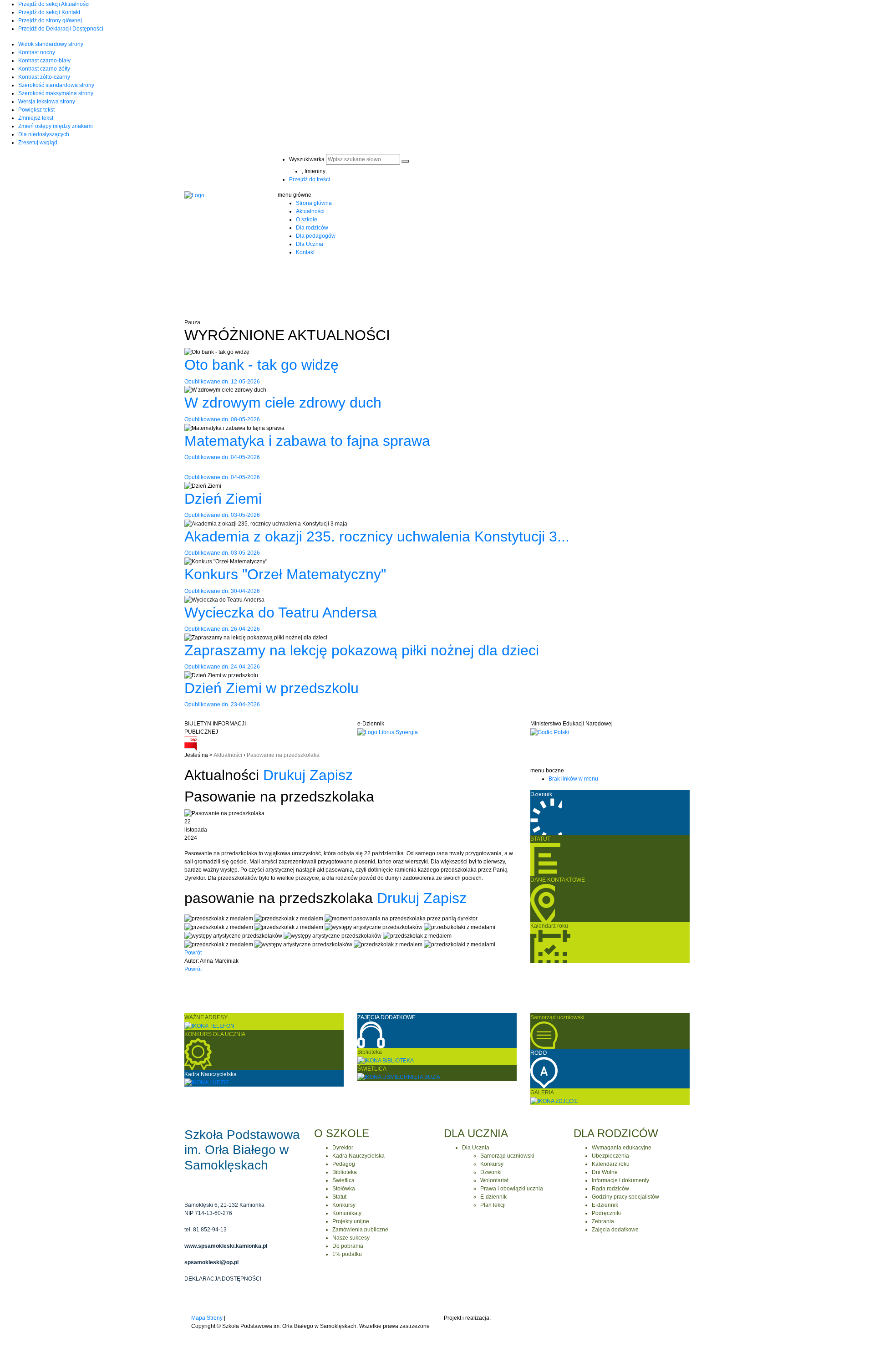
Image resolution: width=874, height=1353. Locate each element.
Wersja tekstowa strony (46, 101)
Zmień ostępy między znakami (55, 126)
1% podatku (347, 1254)
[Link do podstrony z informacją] (545, 859)
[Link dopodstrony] (544, 1072)
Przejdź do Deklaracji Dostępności (60, 29)
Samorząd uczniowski (507, 1156)
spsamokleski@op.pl (211, 1262)
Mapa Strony (207, 1318)
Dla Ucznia (309, 244)
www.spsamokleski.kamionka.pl (225, 1246)
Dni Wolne (605, 1172)
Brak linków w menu (573, 779)
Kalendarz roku (611, 1164)
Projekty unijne (350, 1221)
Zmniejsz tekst (35, 118)
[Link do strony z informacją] (542, 902)
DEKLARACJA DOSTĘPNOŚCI (222, 1279)
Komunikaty (346, 1213)
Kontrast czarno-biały (44, 60)
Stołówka (343, 1188)
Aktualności (310, 211)
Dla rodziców (312, 228)
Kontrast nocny (36, 52)
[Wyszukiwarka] (405, 161)
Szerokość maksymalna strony (55, 93)
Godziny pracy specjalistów (625, 1197)
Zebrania (603, 1221)
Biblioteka (344, 1172)
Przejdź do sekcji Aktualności (54, 4)
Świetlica (343, 1180)
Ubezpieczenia (610, 1156)
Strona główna (314, 203)
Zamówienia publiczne (360, 1229)
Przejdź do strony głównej (50, 20)
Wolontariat (494, 1180)
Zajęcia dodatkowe (615, 1229)
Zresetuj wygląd (37, 142)
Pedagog (343, 1164)
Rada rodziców (610, 1188)
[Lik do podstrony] (554, 1101)
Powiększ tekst (36, 110)
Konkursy (344, 1205)
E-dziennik (493, 1197)
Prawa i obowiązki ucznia (511, 1188)
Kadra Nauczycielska (358, 1156)
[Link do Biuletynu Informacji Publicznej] (190, 743)
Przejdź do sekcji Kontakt (49, 12)
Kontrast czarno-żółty (44, 69)
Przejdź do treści (309, 179)
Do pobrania (347, 1246)
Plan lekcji (493, 1205)
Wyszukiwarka (307, 159)
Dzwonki (491, 1172)
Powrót (193, 953)
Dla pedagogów (315, 236)
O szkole (306, 219)
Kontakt (305, 252)
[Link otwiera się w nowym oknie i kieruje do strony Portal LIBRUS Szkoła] (387, 732)
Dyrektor (342, 1147)
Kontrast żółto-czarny (44, 77)
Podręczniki (606, 1213)
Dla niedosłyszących (43, 134)
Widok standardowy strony (50, 44)
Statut (339, 1197)
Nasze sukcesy (351, 1238)
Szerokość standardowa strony (56, 85)
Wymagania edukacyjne (621, 1147)
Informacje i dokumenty (620, 1180)
